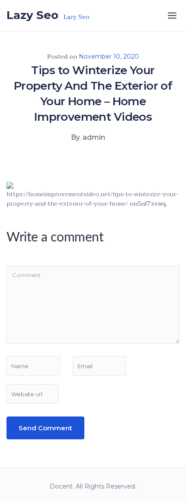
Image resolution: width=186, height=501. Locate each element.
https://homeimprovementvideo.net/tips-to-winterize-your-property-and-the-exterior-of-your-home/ (92, 199)
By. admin (88, 137)
